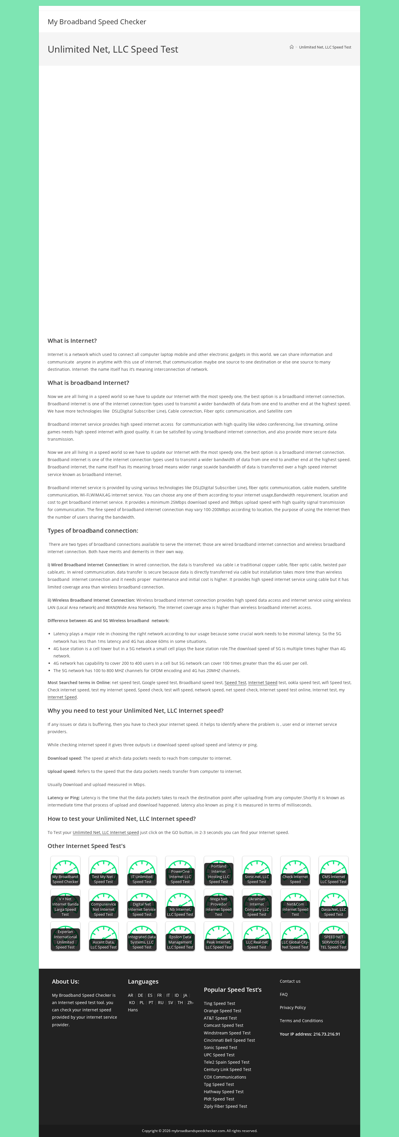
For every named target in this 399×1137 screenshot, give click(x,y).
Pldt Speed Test (219, 1099)
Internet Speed (262, 682)
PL (142, 1002)
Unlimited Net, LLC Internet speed (106, 832)
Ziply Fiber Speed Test (225, 1106)
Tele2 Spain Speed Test (226, 1062)
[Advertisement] (199, 96)
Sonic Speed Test (220, 1047)
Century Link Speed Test (227, 1069)
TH (180, 1002)
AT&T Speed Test (220, 1018)
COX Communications (225, 1077)
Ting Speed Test (219, 1003)
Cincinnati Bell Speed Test (229, 1040)
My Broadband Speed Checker (97, 21)
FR (159, 995)
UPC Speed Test (219, 1055)
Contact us (290, 981)
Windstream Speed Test (227, 1033)
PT (151, 1002)
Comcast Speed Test (223, 1025)
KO (132, 1002)
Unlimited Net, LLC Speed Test (325, 47)
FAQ (284, 994)
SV (170, 1002)
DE (140, 995)
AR (130, 995)
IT (168, 995)
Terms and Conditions (301, 1020)
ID (177, 995)
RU (161, 1002)
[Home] (292, 47)
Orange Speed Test (222, 1010)
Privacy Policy (293, 1007)
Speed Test (235, 682)
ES (150, 995)
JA (185, 995)
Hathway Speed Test (224, 1091)
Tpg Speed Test (219, 1084)
